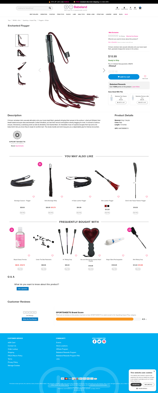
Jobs (58, 359)
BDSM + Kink (16, 20)
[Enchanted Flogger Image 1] (71, 70)
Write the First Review (132, 36)
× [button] (154, 371)
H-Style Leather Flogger (79, 201)
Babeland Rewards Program (66, 352)
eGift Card (11, 342)
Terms (10, 359)
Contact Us (12, 346)
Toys (9, 20)
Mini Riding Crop (138, 259)
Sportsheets (20, 146)
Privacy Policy (13, 362)
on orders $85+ (91, 2)
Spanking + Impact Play (29, 20)
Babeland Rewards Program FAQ (68, 356)
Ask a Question (112, 42)
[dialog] (142, 380)
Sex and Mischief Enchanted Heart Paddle (90, 260)
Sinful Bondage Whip (51, 201)
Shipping (11, 352)
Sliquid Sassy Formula (20, 259)
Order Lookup (13, 349)
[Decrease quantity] (109, 71)
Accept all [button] (136, 384)
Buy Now (22, 212)
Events (58, 342)
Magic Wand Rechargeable (114, 259)
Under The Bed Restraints (43, 259)
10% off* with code (59, 2)
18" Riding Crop (67, 259)
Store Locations (62, 346)
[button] (104, 70)
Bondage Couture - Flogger (22, 201)
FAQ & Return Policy (15, 356)
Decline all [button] (148, 384)
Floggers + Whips (44, 20)
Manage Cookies (14, 365)
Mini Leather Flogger (107, 201)
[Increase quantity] (116, 71)
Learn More (136, 87)
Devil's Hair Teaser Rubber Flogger (135, 201)
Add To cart (125, 77)
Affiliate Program (62, 349)
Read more (137, 381)
